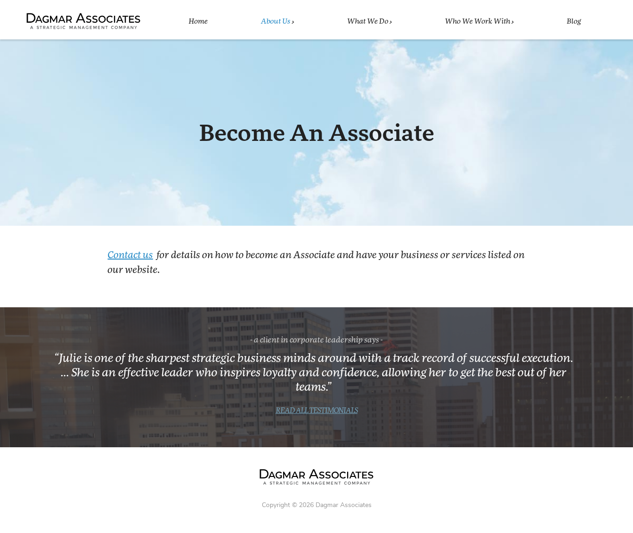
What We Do (367, 21)
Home (198, 21)
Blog (574, 21)
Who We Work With (477, 21)
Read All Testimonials (317, 410)
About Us (276, 21)
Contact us (130, 255)
